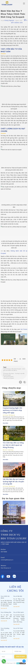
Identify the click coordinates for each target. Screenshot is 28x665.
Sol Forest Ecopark (8, 376)
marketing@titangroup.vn (7, 559)
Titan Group (9, 663)
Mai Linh (5, 449)
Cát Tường (5, 415)
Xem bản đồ (4, 608)
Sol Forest (24, 329)
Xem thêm (5, 423)
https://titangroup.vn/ (6, 568)
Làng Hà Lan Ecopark (8, 378)
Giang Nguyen (9, 20)
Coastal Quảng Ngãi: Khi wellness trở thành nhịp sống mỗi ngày (12, 410)
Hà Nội (15, 520)
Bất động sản (17, 22)
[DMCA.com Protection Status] (21, 663)
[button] (24, 512)
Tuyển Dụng (10, 449)
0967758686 (4, 551)
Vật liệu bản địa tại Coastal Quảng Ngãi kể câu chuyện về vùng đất (13, 481)
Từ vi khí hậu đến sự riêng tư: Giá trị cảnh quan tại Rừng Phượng (13, 445)
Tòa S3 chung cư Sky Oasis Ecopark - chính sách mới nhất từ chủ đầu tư (14, 369)
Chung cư (9, 520)
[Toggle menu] (24, 3)
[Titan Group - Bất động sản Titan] (7, 3)
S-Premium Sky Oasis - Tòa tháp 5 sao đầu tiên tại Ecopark (13, 374)
